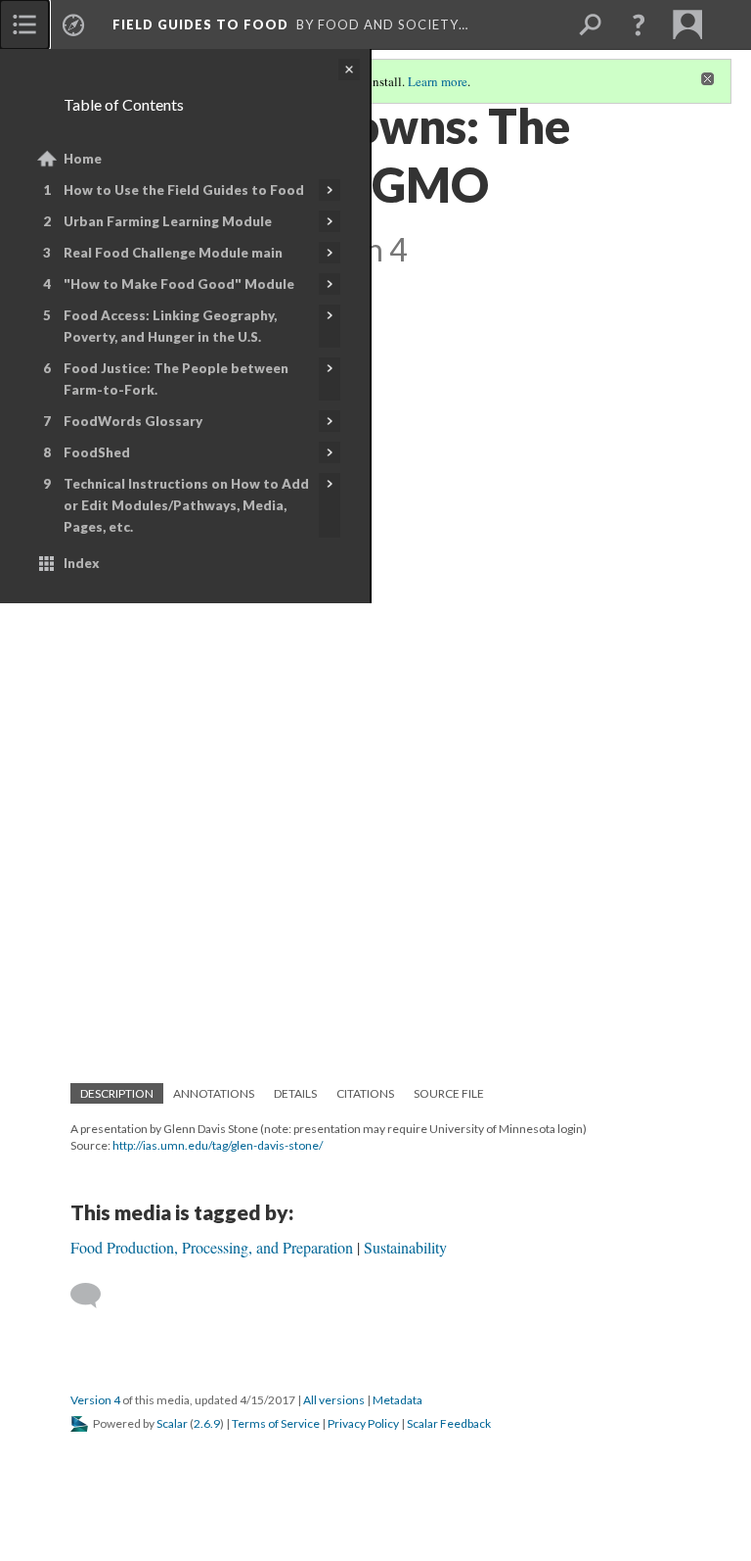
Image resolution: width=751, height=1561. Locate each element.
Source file (449, 1093)
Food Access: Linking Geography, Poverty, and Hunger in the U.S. (170, 326)
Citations (365, 1093)
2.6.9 (207, 1423)
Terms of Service (276, 1423)
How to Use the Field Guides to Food (184, 190)
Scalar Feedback (449, 1423)
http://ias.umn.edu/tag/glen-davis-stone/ (217, 1145)
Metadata (397, 1400)
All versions (334, 1400)
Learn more (437, 81)
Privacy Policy (363, 1423)
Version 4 (95, 1400)
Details (295, 1093)
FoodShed (97, 452)
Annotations (213, 1093)
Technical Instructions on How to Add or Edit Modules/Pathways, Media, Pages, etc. (186, 505)
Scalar (172, 1423)
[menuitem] (24, 24)
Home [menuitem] (83, 158)
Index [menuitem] (82, 563)
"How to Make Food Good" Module (179, 284)
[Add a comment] (94, 1295)
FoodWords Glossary (133, 421)
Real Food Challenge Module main (173, 252)
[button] (638, 24)
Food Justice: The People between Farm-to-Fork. (176, 379)
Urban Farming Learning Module (168, 221)
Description (117, 1093)
